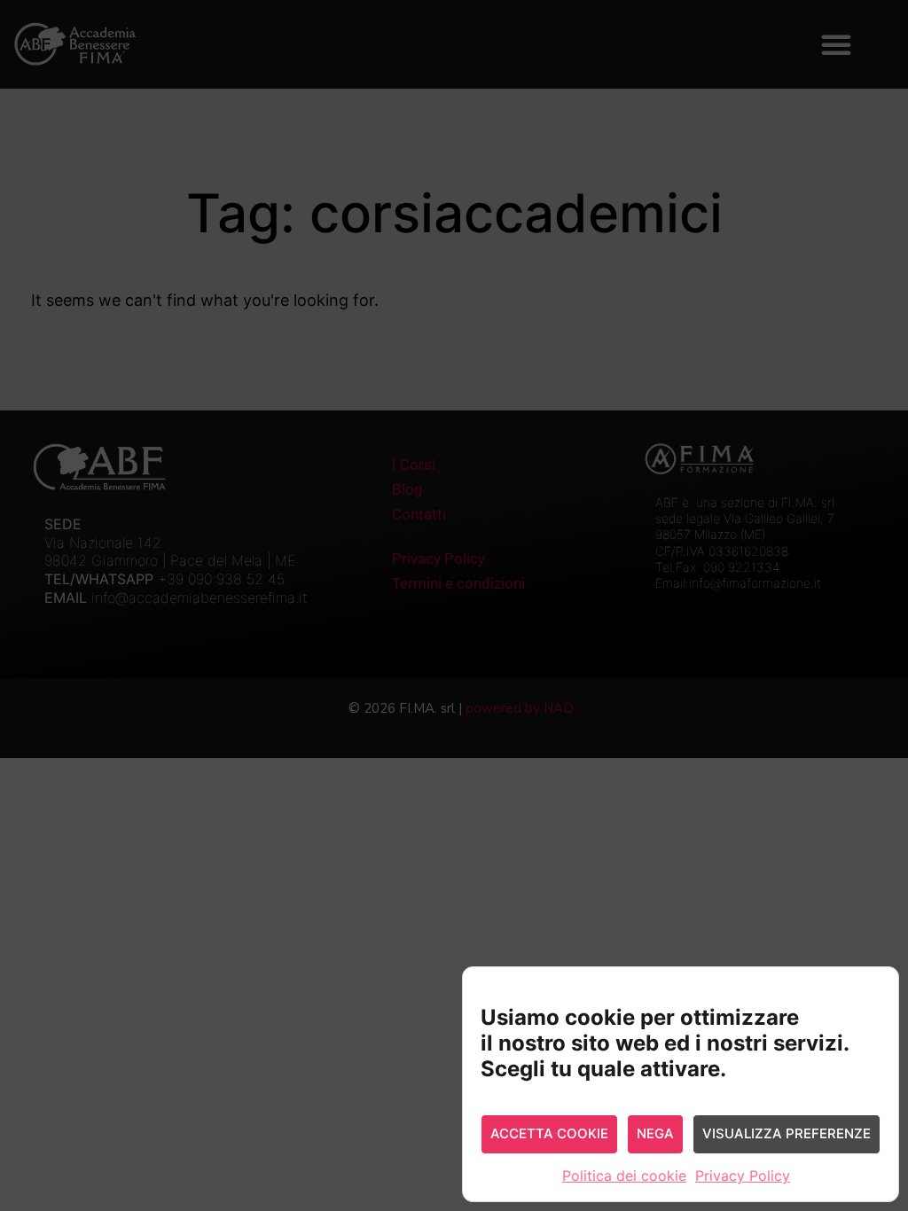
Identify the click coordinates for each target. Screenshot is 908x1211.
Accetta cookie (549, 1133)
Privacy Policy (742, 1175)
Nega (655, 1133)
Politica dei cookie (624, 1175)
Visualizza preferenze (786, 1133)
